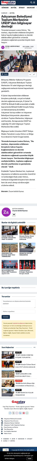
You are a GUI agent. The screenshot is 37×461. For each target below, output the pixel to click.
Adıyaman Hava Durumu (11, 421)
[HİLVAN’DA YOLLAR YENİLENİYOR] (27, 247)
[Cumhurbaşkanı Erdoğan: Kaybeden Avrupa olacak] (27, 264)
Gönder (6, 317)
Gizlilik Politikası (20, 458)
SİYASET (22, 8)
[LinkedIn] (20, 413)
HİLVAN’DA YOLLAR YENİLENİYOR (24, 394)
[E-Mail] (13, 214)
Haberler (4, 13)
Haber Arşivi (7, 433)
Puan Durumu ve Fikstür (11, 427)
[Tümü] (34, 347)
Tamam (29, 458)
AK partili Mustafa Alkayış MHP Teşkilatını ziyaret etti (9, 272)
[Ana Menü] (34, 2)
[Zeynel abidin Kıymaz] (6, 212)
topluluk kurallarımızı (19, 323)
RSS (6, 450)
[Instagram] (16, 413)
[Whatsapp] (27, 413)
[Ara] (31, 2)
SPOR (13, 439)
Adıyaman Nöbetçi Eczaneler (13, 418)
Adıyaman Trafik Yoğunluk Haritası (14, 425)
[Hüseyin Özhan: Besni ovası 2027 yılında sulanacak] (27, 230)
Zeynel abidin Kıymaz (20, 210)
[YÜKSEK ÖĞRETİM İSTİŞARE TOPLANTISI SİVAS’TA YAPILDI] (10, 230)
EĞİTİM (12, 441)
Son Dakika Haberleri (10, 431)
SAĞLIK (5, 441)
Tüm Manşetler (8, 429)
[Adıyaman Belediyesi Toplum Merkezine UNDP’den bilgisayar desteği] (18, 61)
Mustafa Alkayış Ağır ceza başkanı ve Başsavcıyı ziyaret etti (25, 384)
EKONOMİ (31, 8)
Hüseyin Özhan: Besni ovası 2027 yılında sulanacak (26, 238)
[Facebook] (10, 413)
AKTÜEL (14, 8)
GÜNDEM (4, 8)
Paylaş (6, 74)
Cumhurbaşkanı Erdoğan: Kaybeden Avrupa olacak (26, 272)
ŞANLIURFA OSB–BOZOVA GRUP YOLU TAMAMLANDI (8, 255)
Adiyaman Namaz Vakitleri (12, 423)
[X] (13, 413)
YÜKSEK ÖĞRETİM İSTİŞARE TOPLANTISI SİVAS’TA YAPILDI (9, 238)
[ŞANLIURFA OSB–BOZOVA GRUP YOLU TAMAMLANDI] (10, 247)
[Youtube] (23, 413)
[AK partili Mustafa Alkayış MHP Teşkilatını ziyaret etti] (10, 264)
